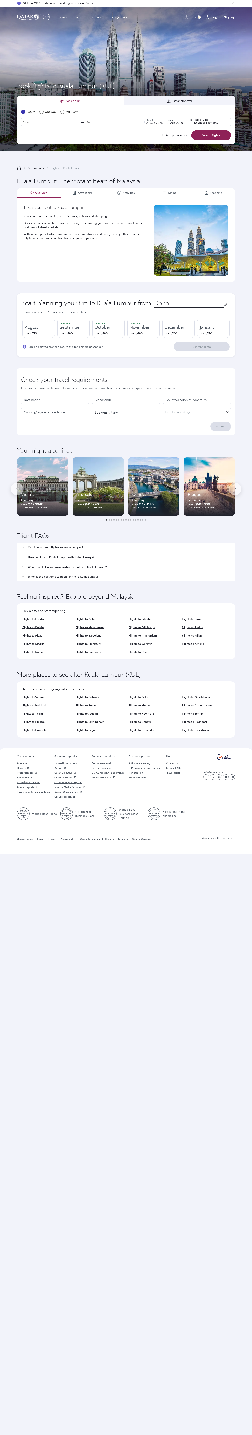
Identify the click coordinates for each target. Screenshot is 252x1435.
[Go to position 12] (133, 520)
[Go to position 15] (140, 520)
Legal (40, 838)
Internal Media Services (67, 787)
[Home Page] (19, 168)
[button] (128, 547)
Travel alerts (173, 772)
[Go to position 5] (116, 520)
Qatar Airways (26, 756)
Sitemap (123, 838)
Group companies (66, 756)
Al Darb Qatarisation (28, 782)
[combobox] (189, 303)
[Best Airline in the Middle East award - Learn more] (154, 813)
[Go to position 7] (121, 520)
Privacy (52, 838)
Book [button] (77, 17)
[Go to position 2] (109, 520)
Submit (220, 426)
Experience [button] (95, 17)
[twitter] (212, 777)
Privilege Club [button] (118, 17)
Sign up (229, 17)
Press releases (25, 772)
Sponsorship (24, 777)
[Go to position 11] (130, 520)
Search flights (202, 346)
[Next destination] (235, 489)
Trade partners (137, 777)
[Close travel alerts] (233, 3)
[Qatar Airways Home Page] (29, 17)
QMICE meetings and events (108, 772)
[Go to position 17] (145, 520)
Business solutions (104, 756)
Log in (216, 17)
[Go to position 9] (126, 520)
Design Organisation (66, 791)
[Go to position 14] (138, 520)
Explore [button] (63, 17)
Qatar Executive (63, 772)
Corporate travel (101, 763)
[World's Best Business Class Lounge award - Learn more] (110, 813)
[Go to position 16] (142, 520)
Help (169, 756)
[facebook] (206, 777)
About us (22, 763)
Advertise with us (101, 777)
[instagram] (232, 777)
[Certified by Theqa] (218, 759)
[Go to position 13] (135, 520)
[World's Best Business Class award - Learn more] (66, 813)
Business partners (140, 756)
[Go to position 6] (118, 520)
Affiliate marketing (139, 763)
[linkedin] (219, 777)
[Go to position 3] (111, 520)
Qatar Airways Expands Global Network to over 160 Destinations (64, 3)
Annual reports (25, 787)
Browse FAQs (173, 767)
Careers (21, 767)
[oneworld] (46, 17)
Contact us (172, 763)
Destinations (36, 168)
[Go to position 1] (106, 520)
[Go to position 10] (128, 520)
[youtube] (226, 777)
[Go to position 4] (114, 520)
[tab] (39, 193)
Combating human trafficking (97, 838)
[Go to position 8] (123, 520)
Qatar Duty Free (63, 777)
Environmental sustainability (33, 791)
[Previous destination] (17, 489)
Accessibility (68, 838)
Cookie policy (25, 838)
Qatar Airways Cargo (66, 782)
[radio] (38, 328)
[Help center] (186, 17)
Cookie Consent (141, 838)
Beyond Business (101, 767)
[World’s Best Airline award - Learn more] (23, 813)
